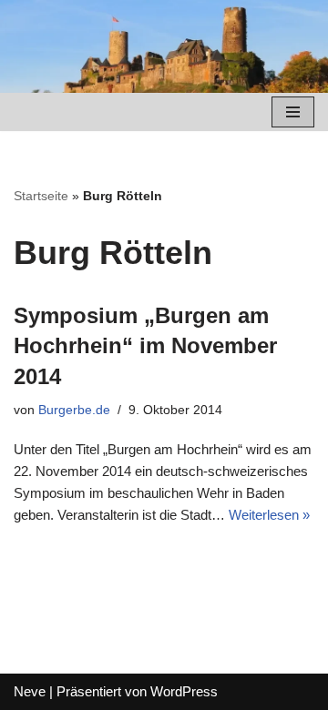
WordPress (184, 691)
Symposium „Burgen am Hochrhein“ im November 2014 (145, 346)
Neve (30, 691)
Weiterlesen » (269, 514)
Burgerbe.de (74, 410)
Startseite (41, 195)
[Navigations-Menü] (293, 111)
